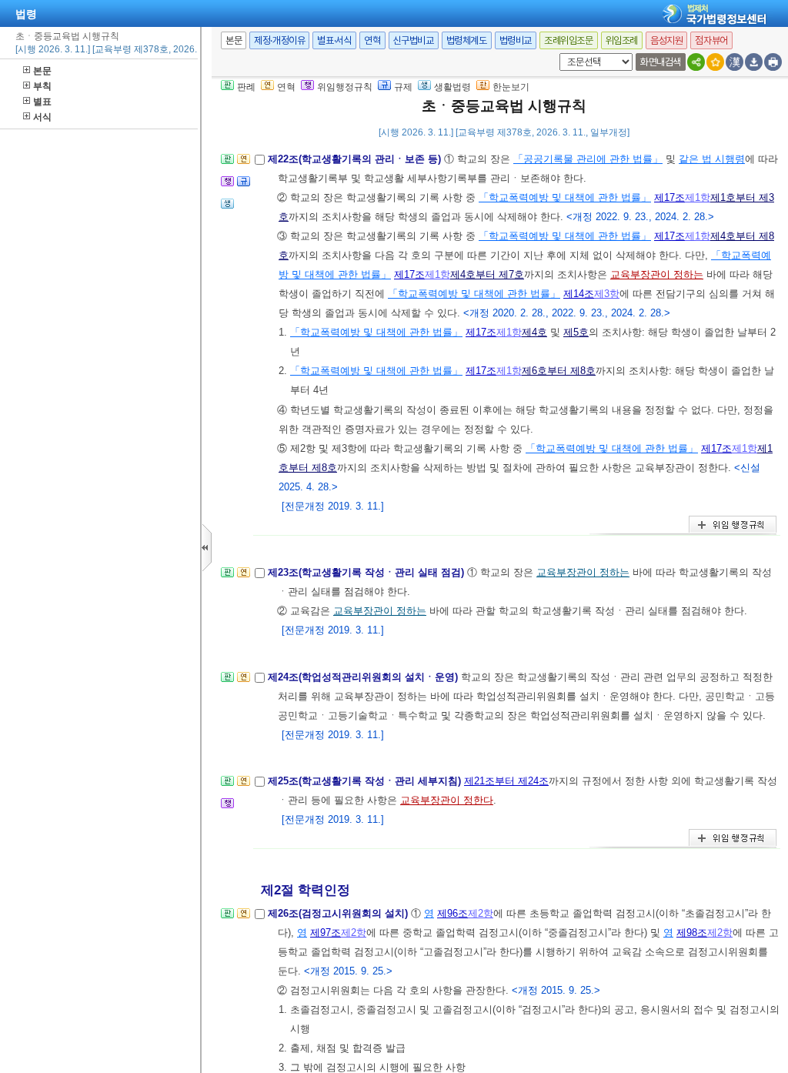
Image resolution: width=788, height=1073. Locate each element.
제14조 (578, 293)
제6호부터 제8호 (559, 370)
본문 (42, 70)
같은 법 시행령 (712, 159)
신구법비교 (413, 40)
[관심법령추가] (715, 62)
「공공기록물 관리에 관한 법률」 (588, 159)
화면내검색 (660, 62)
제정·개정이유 (279, 40)
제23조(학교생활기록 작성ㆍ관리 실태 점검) (367, 572)
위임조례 (622, 40)
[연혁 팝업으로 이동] (243, 163)
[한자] (734, 62)
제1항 (697, 197)
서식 (42, 117)
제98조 (691, 932)
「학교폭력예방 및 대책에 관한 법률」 (565, 197)
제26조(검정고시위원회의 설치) (339, 913)
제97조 (325, 932)
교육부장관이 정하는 (656, 274)
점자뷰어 (711, 40)
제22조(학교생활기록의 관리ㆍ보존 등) (356, 159)
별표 (42, 101)
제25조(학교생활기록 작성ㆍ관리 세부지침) (366, 781)
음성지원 (666, 40)
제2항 (480, 913)
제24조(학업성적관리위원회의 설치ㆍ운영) (364, 677)
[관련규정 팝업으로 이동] (243, 186)
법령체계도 (466, 40)
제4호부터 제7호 (487, 274)
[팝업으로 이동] (227, 208)
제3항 (606, 293)
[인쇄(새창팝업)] (773, 62)
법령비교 (515, 40)
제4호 (534, 332)
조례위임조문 (568, 40)
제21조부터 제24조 (506, 781)
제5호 (576, 332)
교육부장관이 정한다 (446, 800)
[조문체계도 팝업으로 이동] (227, 163)
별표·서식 (334, 40)
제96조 (452, 913)
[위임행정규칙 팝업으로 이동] (227, 186)
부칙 (42, 86)
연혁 (372, 40)
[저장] (754, 62)
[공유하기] (696, 62)
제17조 (669, 197)
